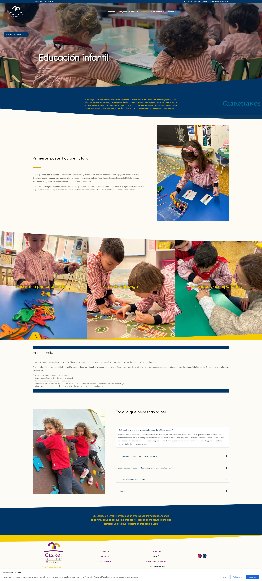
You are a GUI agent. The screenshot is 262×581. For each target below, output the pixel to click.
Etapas (144, 11)
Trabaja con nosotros (219, 1)
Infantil (105, 551)
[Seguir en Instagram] (200, 556)
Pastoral (170, 11)
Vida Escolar (157, 11)
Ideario (157, 551)
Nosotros (111, 11)
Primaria (105, 556)
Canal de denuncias (156, 561)
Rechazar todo (237, 577)
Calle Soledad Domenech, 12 (53, 567)
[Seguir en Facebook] (205, 556)
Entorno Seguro (200, 1)
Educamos (188, 1)
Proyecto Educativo (128, 11)
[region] (131, 575)
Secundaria (105, 561)
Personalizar (222, 577)
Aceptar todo (252, 577)
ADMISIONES (15, 34)
